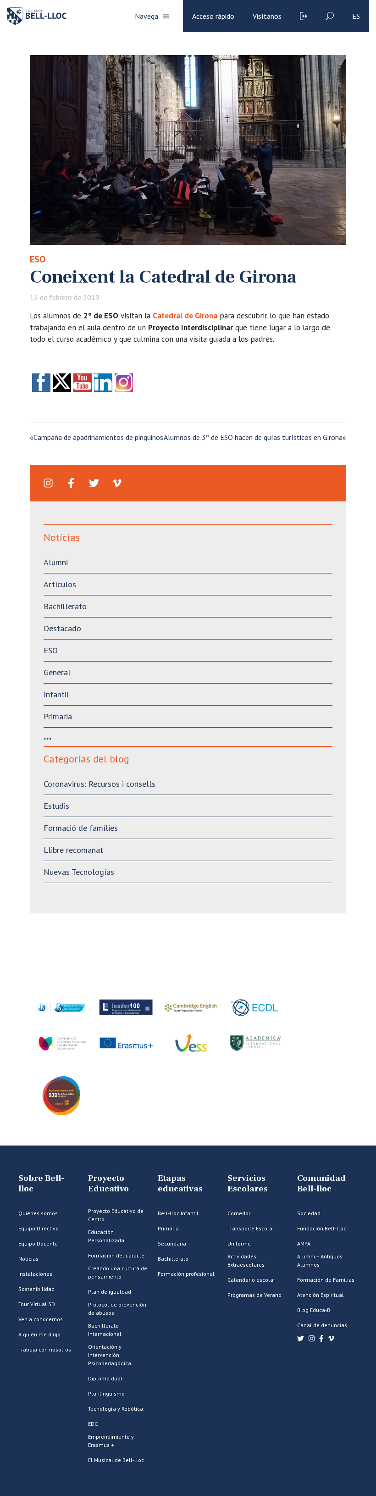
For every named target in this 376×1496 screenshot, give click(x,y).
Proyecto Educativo (108, 1183)
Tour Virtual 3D (36, 1304)
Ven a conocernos (40, 1319)
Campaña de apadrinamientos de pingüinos (98, 437)
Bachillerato (65, 606)
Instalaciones (35, 1273)
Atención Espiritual (320, 1294)
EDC (93, 1423)
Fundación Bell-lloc (321, 1228)
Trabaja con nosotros (44, 1349)
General (57, 672)
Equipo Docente (38, 1243)
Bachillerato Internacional (105, 1329)
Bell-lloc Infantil (178, 1213)
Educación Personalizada (106, 1236)
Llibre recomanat (73, 850)
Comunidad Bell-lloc (321, 1183)
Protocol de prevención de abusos (117, 1308)
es (356, 16)
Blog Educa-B (313, 1310)
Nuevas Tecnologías (79, 872)
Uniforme (239, 1243)
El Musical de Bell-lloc (116, 1460)
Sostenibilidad (36, 1288)
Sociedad (309, 1213)
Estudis (56, 806)
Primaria (58, 716)
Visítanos (267, 16)
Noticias (28, 1258)
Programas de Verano (254, 1294)
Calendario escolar (251, 1279)
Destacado (62, 628)
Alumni (56, 562)
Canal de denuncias (322, 1325)
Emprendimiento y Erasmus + (111, 1440)
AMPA (303, 1243)
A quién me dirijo (39, 1334)
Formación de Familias (325, 1279)
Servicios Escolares (247, 1183)
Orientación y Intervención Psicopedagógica (109, 1355)
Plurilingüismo (106, 1393)
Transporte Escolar (250, 1228)
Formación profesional (186, 1273)
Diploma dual (105, 1378)
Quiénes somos (38, 1213)
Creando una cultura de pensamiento (117, 1272)
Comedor (238, 1213)
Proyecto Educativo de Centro (116, 1215)
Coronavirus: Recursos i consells (99, 784)
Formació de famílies (81, 828)
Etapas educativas (180, 1183)
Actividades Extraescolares (246, 1260)
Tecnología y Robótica (115, 1408)
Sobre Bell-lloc (41, 1183)
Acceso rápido (213, 16)
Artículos (60, 584)
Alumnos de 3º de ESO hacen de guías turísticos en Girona (253, 437)
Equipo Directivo (38, 1228)
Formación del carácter (117, 1255)
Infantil (56, 694)
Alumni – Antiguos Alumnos (320, 1260)
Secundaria (172, 1243)
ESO (37, 259)
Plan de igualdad (109, 1291)
